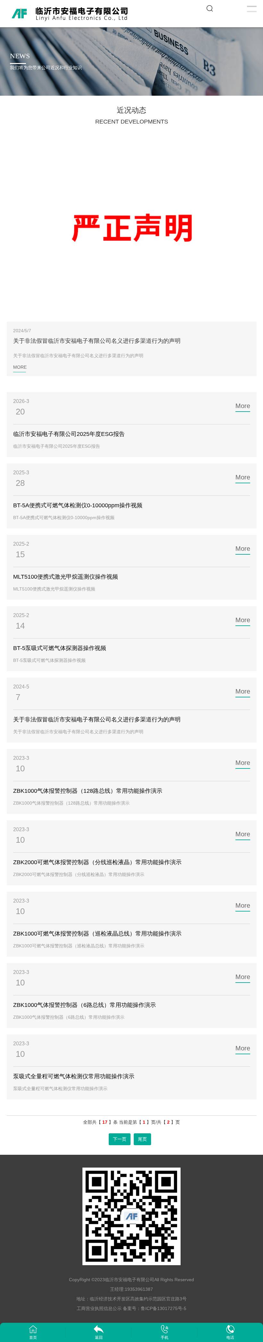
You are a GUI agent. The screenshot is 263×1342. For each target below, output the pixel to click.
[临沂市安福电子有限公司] (71, 13)
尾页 (142, 1139)
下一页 (119, 1139)
